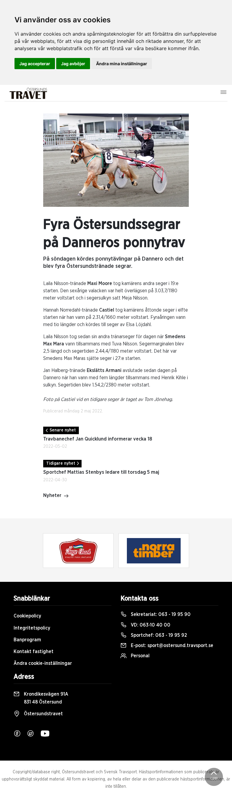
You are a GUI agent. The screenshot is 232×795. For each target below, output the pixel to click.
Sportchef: (158, 635)
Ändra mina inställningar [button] (121, 63)
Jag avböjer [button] (73, 63)
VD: (150, 625)
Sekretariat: (160, 614)
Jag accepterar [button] (34, 63)
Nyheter (52, 495)
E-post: (171, 645)
